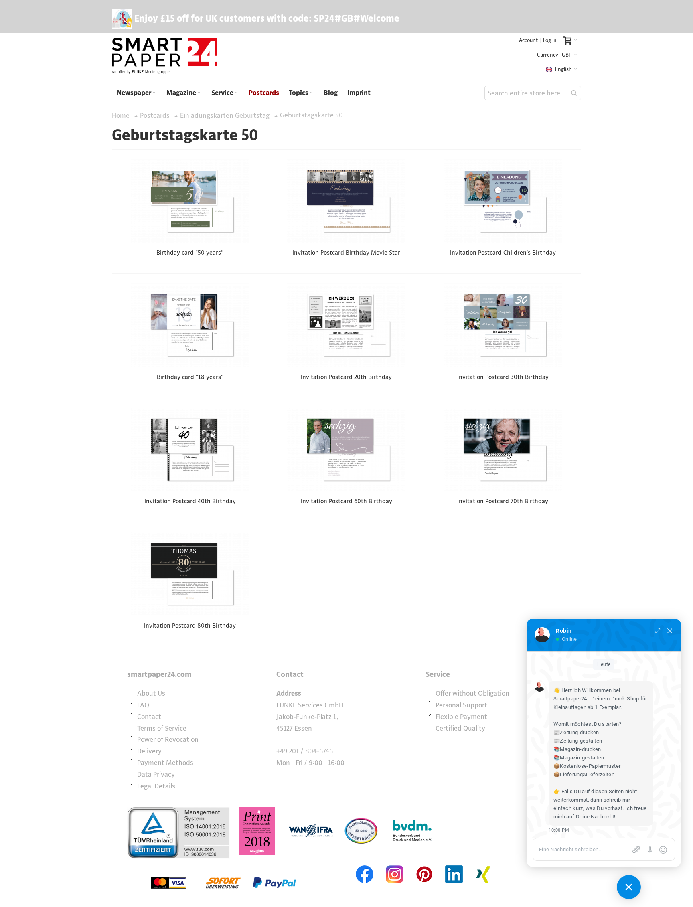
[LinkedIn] (454, 864)
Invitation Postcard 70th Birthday (502, 501)
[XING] (484, 864)
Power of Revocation (168, 739)
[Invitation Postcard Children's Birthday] (503, 201)
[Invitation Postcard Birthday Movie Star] (346, 201)
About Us (151, 693)
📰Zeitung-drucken (576, 732)
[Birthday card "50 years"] (190, 201)
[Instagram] (395, 864)
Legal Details (156, 785)
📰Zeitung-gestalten (577, 741)
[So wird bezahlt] (223, 864)
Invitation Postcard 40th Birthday (190, 501)
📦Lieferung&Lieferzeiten (583, 774)
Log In (550, 40)
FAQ (143, 704)
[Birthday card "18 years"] (190, 325)
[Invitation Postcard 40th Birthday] (190, 449)
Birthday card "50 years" (189, 252)
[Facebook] (365, 864)
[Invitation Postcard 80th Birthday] (190, 573)
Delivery (149, 751)
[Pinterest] (424, 864)
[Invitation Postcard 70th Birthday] (503, 449)
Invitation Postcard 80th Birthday (190, 625)
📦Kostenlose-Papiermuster (586, 766)
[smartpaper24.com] (164, 56)
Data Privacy (156, 774)
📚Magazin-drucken (577, 749)
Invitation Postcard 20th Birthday (346, 377)
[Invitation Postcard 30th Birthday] (503, 325)
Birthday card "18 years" (190, 377)
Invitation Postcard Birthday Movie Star (346, 252)
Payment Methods (165, 762)
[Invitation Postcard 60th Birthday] (346, 449)
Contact (149, 716)
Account (528, 40)
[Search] (574, 93)
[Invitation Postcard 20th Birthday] (346, 325)
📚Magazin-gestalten (578, 758)
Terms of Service (161, 728)
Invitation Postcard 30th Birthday (503, 377)
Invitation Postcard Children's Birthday (503, 252)
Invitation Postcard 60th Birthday (346, 501)
